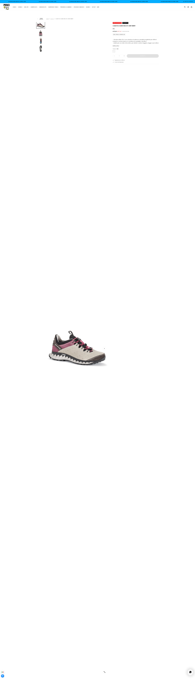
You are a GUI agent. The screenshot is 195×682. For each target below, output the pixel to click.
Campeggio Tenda (53, 7)
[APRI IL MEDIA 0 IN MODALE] (104, 672)
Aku (114, 28)
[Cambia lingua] (2, 672)
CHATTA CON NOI (188, 1)
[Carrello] (191, 7)
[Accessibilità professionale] (2, 675)
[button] (185, 7)
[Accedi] (188, 7)
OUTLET (94, 7)
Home (47, 18)
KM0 (98, 7)
